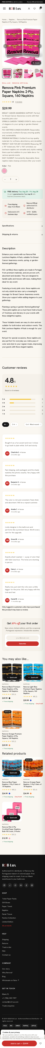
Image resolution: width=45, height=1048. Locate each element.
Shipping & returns (10, 234)
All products (7, 926)
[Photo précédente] (5, 46)
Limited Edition (7, 922)
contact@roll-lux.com (10, 1002)
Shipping (5, 939)
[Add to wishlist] (18, 665)
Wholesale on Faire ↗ (10, 980)
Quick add (13, 677)
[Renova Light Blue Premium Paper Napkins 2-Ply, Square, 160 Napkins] (33, 671)
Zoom (37, 63)
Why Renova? (7, 972)
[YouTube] (21, 885)
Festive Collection (9, 918)
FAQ (3, 951)
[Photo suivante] (40, 46)
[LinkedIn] (32, 885)
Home (4, 20)
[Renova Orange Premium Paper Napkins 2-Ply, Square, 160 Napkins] (12, 718)
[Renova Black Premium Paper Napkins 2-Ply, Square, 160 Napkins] (12, 671)
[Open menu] (4, 8)
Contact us (6, 955)
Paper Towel (7, 906)
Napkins (12, 20)
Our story (6, 969)
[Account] (29, 8)
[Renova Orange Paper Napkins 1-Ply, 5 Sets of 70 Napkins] (33, 767)
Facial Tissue (7, 914)
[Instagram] (4, 885)
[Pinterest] (15, 885)
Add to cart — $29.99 (19, 1043)
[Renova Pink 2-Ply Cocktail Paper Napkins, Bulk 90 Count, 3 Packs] (12, 812)
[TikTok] (10, 885)
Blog (4, 976)
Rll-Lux (15, 8)
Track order (6, 947)
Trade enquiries (8, 1006)
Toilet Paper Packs (9, 899)
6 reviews (18, 102)
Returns (5, 943)
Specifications (8, 226)
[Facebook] (26, 885)
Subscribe (22, 644)
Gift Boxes (6, 902)
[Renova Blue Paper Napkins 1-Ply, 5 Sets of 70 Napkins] (12, 767)
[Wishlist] (34, 8)
